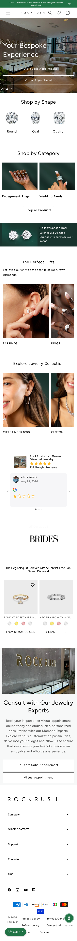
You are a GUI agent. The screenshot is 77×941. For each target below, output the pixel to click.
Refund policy (30, 925)
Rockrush (13, 921)
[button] (8, 12)
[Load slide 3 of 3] (11, 89)
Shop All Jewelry (38, 80)
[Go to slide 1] (36, 509)
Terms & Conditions (59, 918)
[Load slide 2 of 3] (7, 89)
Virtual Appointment (38, 777)
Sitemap (27, 932)
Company (38, 814)
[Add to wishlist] (68, 585)
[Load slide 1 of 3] (2, 89)
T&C (38, 874)
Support (38, 844)
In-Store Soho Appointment (38, 765)
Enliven (44, 932)
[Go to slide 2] (38, 509)
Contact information (60, 925)
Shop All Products (38, 210)
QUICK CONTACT (38, 829)
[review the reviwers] (15, 490)
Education (38, 859)
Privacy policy (31, 918)
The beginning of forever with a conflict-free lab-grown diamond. (38, 569)
